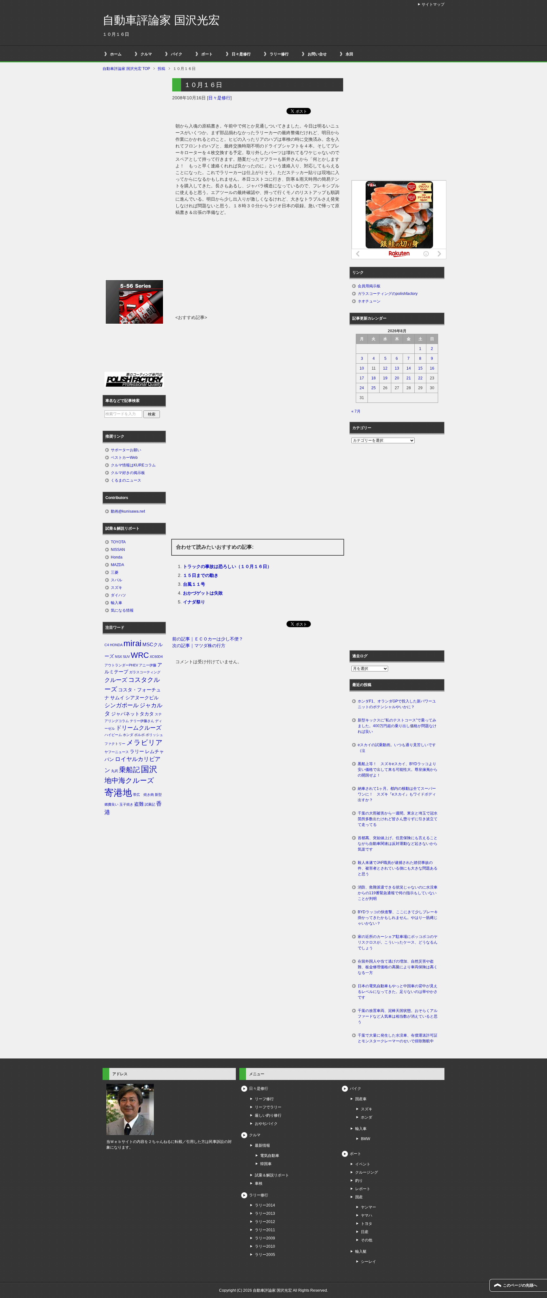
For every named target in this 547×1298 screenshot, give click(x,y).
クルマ (146, 54)
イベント (362, 1164)
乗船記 (129, 770)
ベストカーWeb (124, 457)
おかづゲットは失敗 (203, 593)
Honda (117, 557)
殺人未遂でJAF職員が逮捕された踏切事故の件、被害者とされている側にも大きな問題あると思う (397, 868)
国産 (359, 1197)
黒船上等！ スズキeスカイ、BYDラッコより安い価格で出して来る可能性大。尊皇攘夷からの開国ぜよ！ (397, 769)
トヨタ (366, 1223)
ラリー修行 (279, 54)
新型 (158, 794)
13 (397, 368)
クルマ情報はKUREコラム (133, 465)
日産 (364, 1232)
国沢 (149, 769)
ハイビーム (113, 735)
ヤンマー (368, 1207)
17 (362, 378)
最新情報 (262, 1145)
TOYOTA (118, 542)
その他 (366, 1240)
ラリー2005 (265, 1254)
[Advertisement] (257, 266)
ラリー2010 (265, 1246)
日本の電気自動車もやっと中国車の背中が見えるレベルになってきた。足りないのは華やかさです (397, 992)
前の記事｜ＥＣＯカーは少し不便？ (207, 638)
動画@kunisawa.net (128, 511)
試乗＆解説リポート (272, 1175)
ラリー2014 (265, 1205)
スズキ (116, 587)
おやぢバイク (266, 1123)
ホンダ (128, 735)
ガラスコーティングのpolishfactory (388, 293)
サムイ (117, 697)
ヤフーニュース (116, 752)
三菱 (114, 572)
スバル (116, 580)
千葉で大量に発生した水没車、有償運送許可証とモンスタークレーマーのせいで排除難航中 (397, 1038)
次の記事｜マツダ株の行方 (198, 645)
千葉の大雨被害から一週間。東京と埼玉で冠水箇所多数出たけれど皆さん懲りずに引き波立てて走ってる (397, 819)
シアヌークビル (142, 697)
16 (432, 368)
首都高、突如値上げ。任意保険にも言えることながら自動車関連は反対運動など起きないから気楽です (397, 844)
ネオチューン (369, 301)
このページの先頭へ (520, 1285)
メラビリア (144, 742)
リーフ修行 (264, 1099)
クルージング (366, 1172)
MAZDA (117, 565)
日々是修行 (241, 54)
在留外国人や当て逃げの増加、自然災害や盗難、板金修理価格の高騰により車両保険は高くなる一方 (397, 967)
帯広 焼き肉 (143, 794)
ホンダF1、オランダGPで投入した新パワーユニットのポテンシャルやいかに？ (397, 704)
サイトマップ (433, 4)
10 (362, 368)
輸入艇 (361, 1251)
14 (408, 368)
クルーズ (115, 680)
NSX (118, 656)
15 (420, 368)
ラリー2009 (265, 1238)
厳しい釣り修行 (268, 1115)
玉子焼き (126, 804)
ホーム (116, 54)
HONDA (116, 645)
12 (385, 368)
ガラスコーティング (144, 672)
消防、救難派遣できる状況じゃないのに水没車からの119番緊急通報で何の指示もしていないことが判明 (397, 893)
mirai (132, 643)
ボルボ (139, 735)
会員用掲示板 (369, 286)
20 (397, 378)
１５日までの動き (200, 575)
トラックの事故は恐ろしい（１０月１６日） (227, 566)
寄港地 (118, 792)
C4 (106, 645)
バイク (176, 54)
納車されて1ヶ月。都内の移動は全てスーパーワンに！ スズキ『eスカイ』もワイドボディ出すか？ (397, 794)
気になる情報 (122, 610)
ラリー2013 (265, 1213)
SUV (126, 656)
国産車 (361, 1099)
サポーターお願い (126, 450)
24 (362, 388)
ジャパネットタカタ (132, 713)
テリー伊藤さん (142, 721)
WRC (140, 655)
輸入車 (116, 603)
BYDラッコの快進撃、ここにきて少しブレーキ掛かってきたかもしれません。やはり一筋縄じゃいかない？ (398, 918)
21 (408, 378)
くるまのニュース (126, 480)
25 (373, 388)
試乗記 (150, 804)
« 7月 (356, 411)
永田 (349, 54)
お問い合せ (317, 54)
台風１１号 (194, 584)
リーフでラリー (268, 1107)
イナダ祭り (194, 601)
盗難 (139, 804)
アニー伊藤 (147, 665)
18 (373, 378)
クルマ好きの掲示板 (128, 473)
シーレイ (368, 1261)
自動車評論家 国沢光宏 (161, 20)
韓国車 (266, 1164)
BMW (365, 1139)
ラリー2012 (265, 1222)
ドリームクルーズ (138, 728)
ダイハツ (118, 595)
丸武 (114, 771)
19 (385, 378)
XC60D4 (156, 656)
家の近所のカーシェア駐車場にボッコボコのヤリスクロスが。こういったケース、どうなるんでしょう (397, 942)
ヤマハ (366, 1215)
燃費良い (111, 804)
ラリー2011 (265, 1230)
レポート (362, 1189)
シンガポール (121, 705)
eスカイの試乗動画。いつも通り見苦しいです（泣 (397, 748)
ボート (207, 54)
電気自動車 (269, 1155)
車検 (258, 1183)
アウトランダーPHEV (121, 665)
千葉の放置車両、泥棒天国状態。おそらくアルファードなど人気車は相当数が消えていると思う (397, 1016)
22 (420, 378)
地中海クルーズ (129, 780)
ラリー (137, 751)
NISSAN (118, 549)
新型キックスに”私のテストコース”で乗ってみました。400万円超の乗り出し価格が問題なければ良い (397, 726)
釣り (359, 1180)
